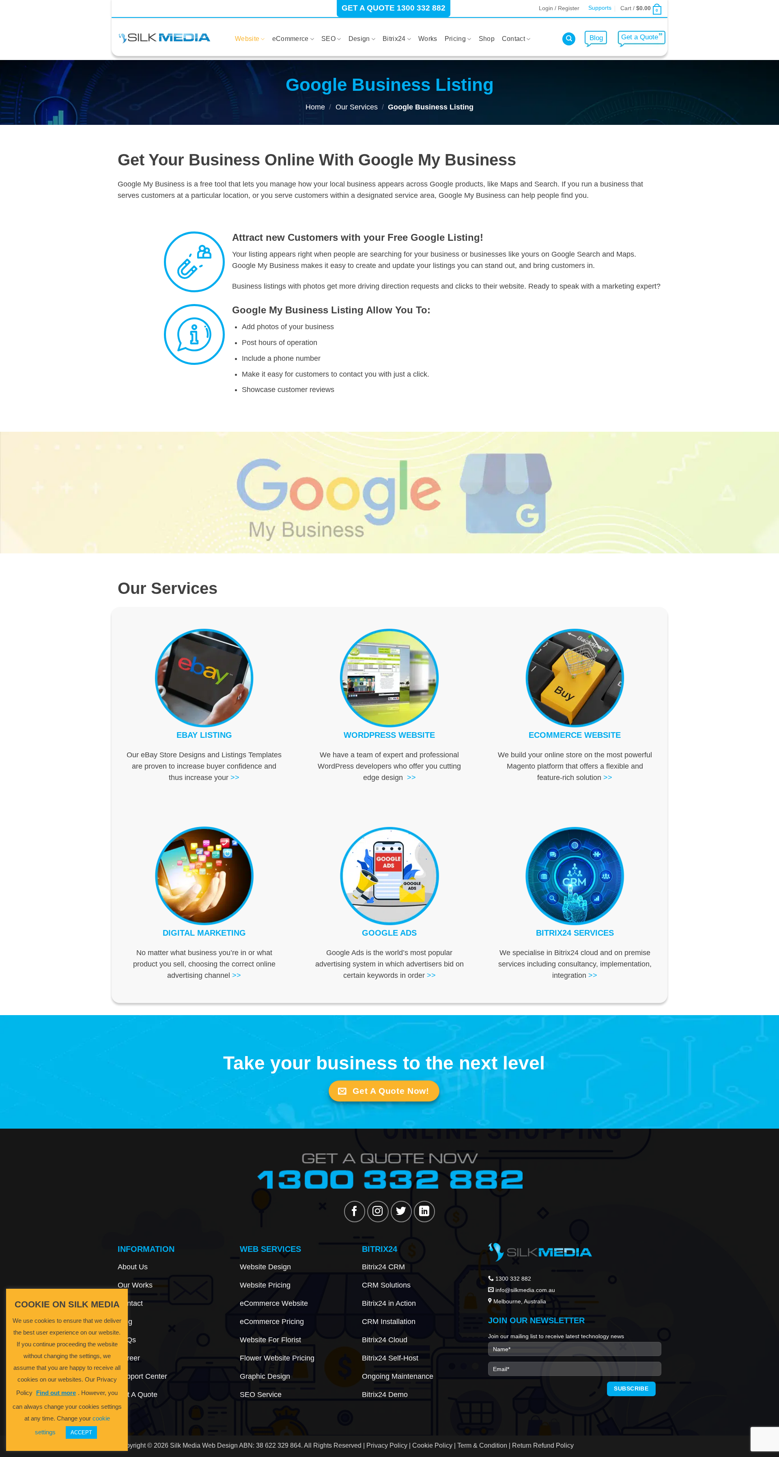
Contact (513, 38)
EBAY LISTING (204, 735)
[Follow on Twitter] (401, 1211)
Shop (487, 38)
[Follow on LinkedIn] (424, 1211)
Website (247, 38)
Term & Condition (482, 1445)
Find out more (56, 1392)
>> (234, 777)
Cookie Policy (432, 1445)
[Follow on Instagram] (377, 1211)
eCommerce (290, 38)
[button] (559, 8)
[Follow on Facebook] (354, 1211)
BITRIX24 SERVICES (575, 932)
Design (359, 38)
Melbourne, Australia (519, 1301)
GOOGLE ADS (389, 932)
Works (427, 38)
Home (315, 107)
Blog (596, 38)
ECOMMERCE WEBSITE (575, 735)
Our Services (357, 107)
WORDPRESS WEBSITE (389, 735)
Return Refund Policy (542, 1445)
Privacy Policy (386, 1445)
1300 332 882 (512, 1278)
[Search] (568, 39)
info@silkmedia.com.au (525, 1290)
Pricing (455, 38)
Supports (599, 8)
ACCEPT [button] (81, 1432)
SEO (328, 38)
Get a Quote (639, 37)
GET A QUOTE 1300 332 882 (393, 8)
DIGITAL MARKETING (204, 932)
